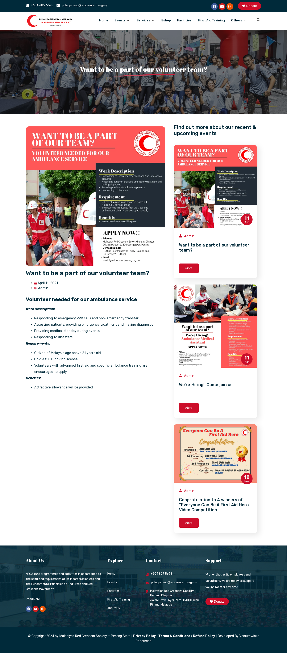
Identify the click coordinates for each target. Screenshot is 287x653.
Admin (189, 236)
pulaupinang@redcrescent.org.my (85, 5)
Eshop (166, 20)
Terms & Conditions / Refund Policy (186, 636)
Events (120, 20)
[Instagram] (229, 6)
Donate (251, 6)
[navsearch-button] (255, 20)
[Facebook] (214, 6)
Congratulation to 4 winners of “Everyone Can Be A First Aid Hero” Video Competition (214, 504)
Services (143, 20)
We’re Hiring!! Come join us (206, 384)
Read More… (34, 599)
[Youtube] (222, 6)
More (188, 268)
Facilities (184, 20)
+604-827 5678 (42, 5)
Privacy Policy (144, 636)
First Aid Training (211, 20)
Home (103, 20)
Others (236, 20)
